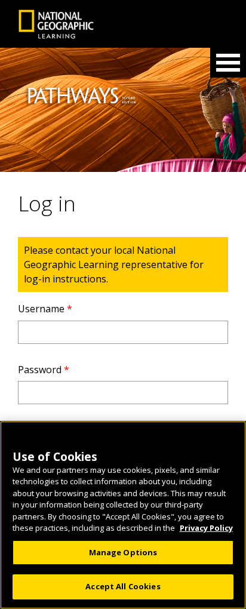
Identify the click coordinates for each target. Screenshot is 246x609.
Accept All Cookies (122, 586)
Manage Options (123, 552)
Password (43, 369)
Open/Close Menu (228, 63)
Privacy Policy (206, 527)
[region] (123, 515)
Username (45, 308)
